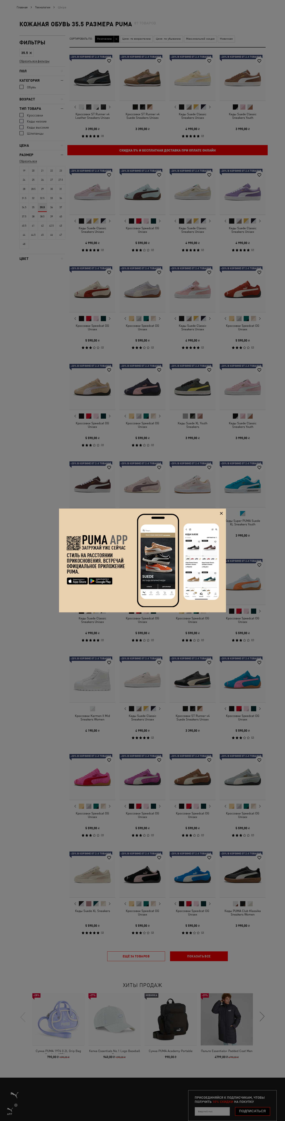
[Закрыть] (221, 513)
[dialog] (142, 560)
